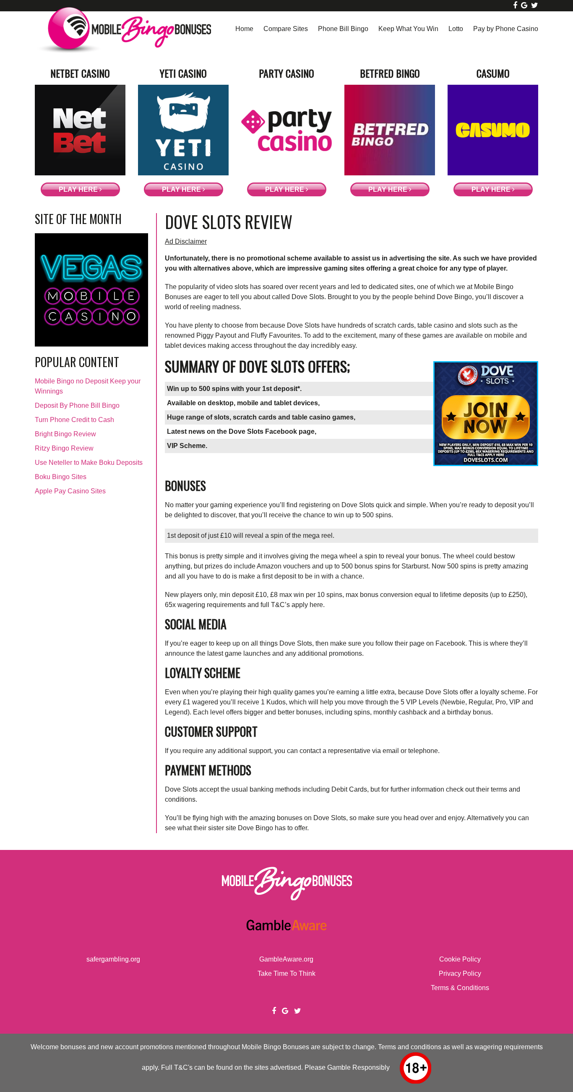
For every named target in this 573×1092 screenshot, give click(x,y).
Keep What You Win (408, 28)
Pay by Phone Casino (505, 28)
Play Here (79, 189)
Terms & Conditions (460, 987)
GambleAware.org (286, 959)
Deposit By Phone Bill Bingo (77, 405)
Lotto (455, 28)
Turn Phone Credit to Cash (74, 419)
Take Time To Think (286, 973)
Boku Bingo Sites (60, 476)
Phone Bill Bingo (343, 28)
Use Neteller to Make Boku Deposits (89, 462)
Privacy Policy (460, 973)
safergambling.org (113, 959)
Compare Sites (285, 28)
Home (244, 28)
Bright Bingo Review (65, 434)
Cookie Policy (460, 959)
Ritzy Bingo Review (64, 448)
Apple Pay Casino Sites (70, 491)
